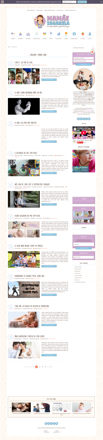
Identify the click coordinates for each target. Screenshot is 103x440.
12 (46, 366)
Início (9, 46)
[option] (21, 408)
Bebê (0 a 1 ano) (18, 186)
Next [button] (92, 407)
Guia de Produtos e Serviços (84, 54)
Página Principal (31, 10)
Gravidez (33, 218)
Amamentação (18, 308)
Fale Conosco (60, 10)
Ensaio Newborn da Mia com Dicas (27, 216)
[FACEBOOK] (51, 423)
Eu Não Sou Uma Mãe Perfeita (25, 123)
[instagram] (81, 118)
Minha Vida (17, 65)
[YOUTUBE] (46, 423)
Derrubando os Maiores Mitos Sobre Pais (29, 276)
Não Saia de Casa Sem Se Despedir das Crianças (32, 184)
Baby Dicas (77, 279)
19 (51, 366)
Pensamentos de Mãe (26, 65)
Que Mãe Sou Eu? (78, 277)
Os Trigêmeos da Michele (80, 282)
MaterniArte (77, 271)
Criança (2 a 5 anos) (28, 155)
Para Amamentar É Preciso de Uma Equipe (30, 336)
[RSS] (56, 423)
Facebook (84, 227)
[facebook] (83, 118)
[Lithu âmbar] (83, 161)
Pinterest (84, 208)
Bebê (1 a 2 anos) (18, 155)
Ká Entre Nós (77, 273)
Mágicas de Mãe (78, 266)
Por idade (51, 155)
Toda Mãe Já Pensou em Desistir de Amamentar (32, 306)
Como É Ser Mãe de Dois (23, 62)
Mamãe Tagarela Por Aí (49, 10)
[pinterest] (86, 118)
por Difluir (56, 431)
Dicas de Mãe (38, 155)
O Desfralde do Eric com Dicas (26, 153)
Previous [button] (10, 407)
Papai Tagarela (36, 95)
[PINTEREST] (54, 423)
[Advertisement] (83, 184)
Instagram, (88, 111)
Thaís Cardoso (43, 65)
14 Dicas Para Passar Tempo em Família (29, 246)
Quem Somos (40, 10)
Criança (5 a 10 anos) (48, 186)
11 (43, 366)
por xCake (46, 431)
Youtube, (80, 112)
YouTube (84, 123)
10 (40, 366)
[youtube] (78, 118)
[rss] (89, 118)
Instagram (83, 198)
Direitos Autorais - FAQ (70, 10)
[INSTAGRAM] (48, 423)
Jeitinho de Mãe (78, 275)
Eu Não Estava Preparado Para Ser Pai (28, 93)
